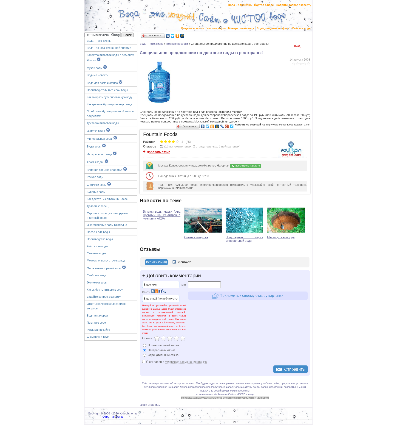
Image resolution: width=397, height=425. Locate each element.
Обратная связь (112, 416)
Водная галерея (97, 315)
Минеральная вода (241, 28)
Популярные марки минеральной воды (244, 239)
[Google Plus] (226, 126)
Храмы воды (96, 162)
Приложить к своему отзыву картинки (251, 295)
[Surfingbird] (231, 126)
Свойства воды (97, 275)
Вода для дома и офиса (273, 28)
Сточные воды (96, 253)
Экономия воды (97, 282)
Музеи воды (95, 68)
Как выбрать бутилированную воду (109, 97)
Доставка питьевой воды (103, 123)
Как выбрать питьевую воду (105, 289)
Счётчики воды (97, 184)
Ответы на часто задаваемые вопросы (106, 306)
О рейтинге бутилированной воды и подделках (110, 114)
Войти (146, 292)
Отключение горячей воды (104, 268)
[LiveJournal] (222, 126)
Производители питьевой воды (107, 90)
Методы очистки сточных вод (106, 260)
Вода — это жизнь (99, 40)
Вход (297, 46)
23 (161, 146)
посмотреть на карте (247, 165)
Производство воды (100, 239)
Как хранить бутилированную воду (109, 104)
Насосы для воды (98, 232)
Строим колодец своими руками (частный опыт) (107, 215)
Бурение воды (96, 192)
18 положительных (178, 146)
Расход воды (95, 177)
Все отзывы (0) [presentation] (156, 262)
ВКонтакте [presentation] (183, 262)
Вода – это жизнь (240, 5)
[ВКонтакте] (167, 36)
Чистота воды (216, 28)
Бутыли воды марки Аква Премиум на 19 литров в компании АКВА (161, 215)
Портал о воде (264, 5)
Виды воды (94, 146)
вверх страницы (150, 404)
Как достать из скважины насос (107, 199)
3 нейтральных (229, 146)
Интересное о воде (100, 154)
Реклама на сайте (98, 329)
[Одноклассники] (177, 36)
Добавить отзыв (158, 152)
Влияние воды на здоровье (105, 170)
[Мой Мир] (182, 36)
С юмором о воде (98, 337)
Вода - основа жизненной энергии (109, 48)
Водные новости (192, 28)
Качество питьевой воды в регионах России (110, 57)
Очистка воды (301, 28)
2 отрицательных (205, 146)
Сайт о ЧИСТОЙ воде (241, 394)
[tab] (156, 262)
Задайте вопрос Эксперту (104, 296)
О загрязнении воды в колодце (107, 225)
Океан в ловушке (196, 237)
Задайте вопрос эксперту (293, 5)
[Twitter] (172, 36)
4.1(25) (186, 142)
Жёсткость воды (97, 246)
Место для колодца (281, 237)
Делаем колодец (97, 206)
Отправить (294, 369)
